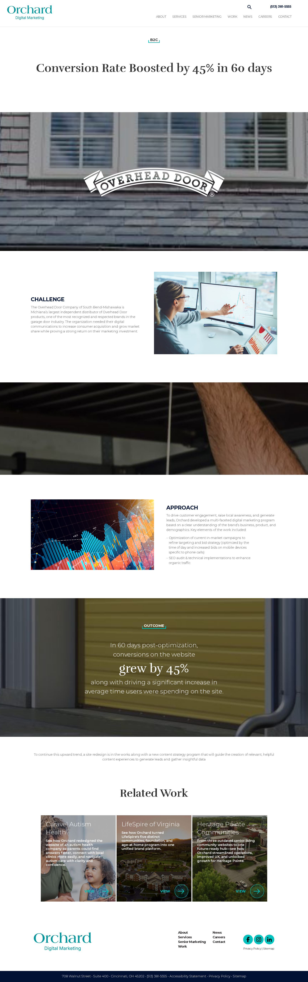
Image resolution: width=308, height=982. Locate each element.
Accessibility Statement (188, 976)
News (247, 16)
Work (232, 16)
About (161, 16)
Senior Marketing (206, 16)
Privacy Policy (252, 948)
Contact (285, 16)
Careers (265, 16)
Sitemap (268, 948)
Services (179, 16)
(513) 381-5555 (280, 7)
